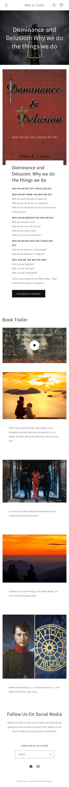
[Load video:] (34, 345)
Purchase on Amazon (28, 293)
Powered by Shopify (44, 781)
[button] (6, 5)
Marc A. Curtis (29, 781)
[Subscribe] (50, 754)
